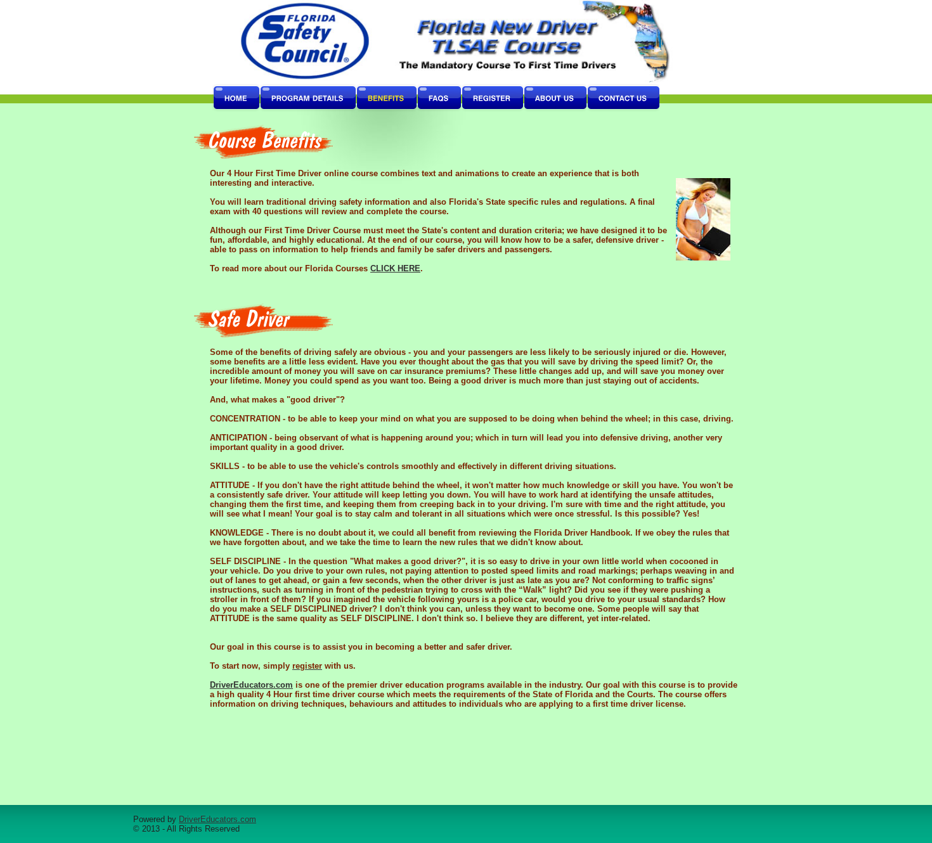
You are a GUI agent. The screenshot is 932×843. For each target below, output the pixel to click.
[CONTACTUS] (622, 98)
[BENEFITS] (386, 98)
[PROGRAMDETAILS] (307, 98)
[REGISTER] (492, 98)
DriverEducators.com (251, 685)
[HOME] (235, 98)
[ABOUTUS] (554, 98)
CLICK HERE (395, 268)
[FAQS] (439, 98)
